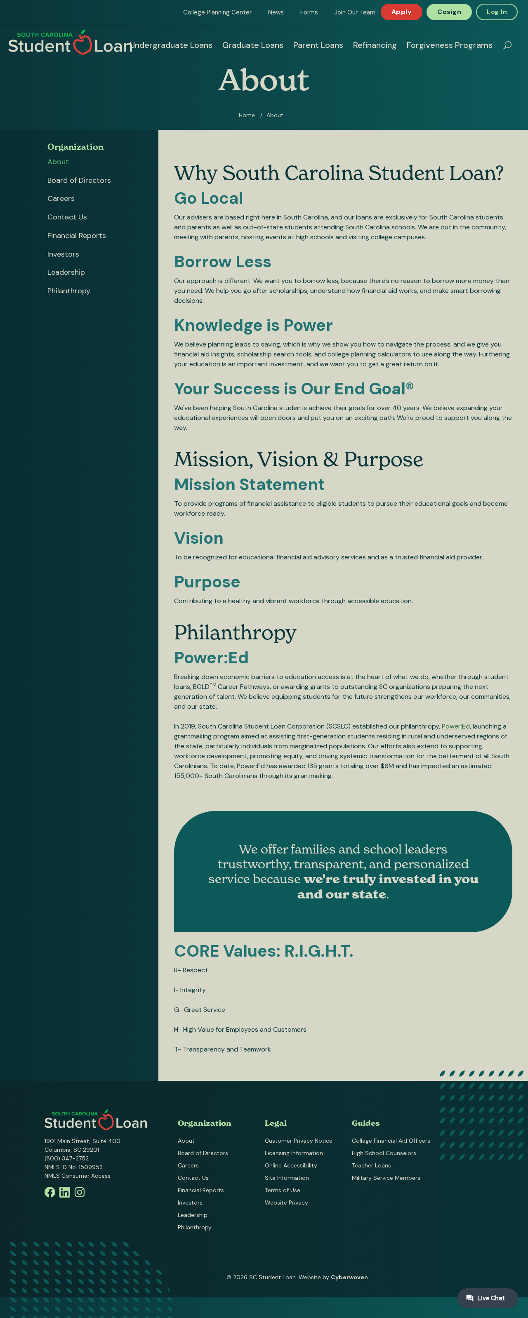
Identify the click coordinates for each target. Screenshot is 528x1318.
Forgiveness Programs (450, 45)
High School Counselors (384, 1153)
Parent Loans (318, 45)
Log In (497, 11)
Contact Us (67, 217)
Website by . (334, 1277)
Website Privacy (286, 1202)
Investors (63, 254)
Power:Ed (456, 726)
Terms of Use (282, 1190)
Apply (401, 11)
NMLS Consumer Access (78, 1175)
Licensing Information (294, 1153)
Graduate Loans (252, 45)
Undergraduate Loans (171, 45)
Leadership (66, 272)
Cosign (449, 11)
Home (247, 115)
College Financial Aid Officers (391, 1140)
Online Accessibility (291, 1165)
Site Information (287, 1177)
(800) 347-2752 (67, 1158)
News (276, 12)
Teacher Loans (371, 1165)
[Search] (507, 45)
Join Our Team (355, 12)
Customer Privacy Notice (298, 1140)
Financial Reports (76, 235)
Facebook (50, 1192)
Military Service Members (386, 1177)
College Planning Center (217, 12)
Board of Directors (79, 180)
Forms (309, 12)
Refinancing (375, 45)
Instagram (79, 1192)
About (58, 162)
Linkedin (64, 1192)
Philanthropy (68, 291)
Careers (61, 198)
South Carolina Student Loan (70, 42)
